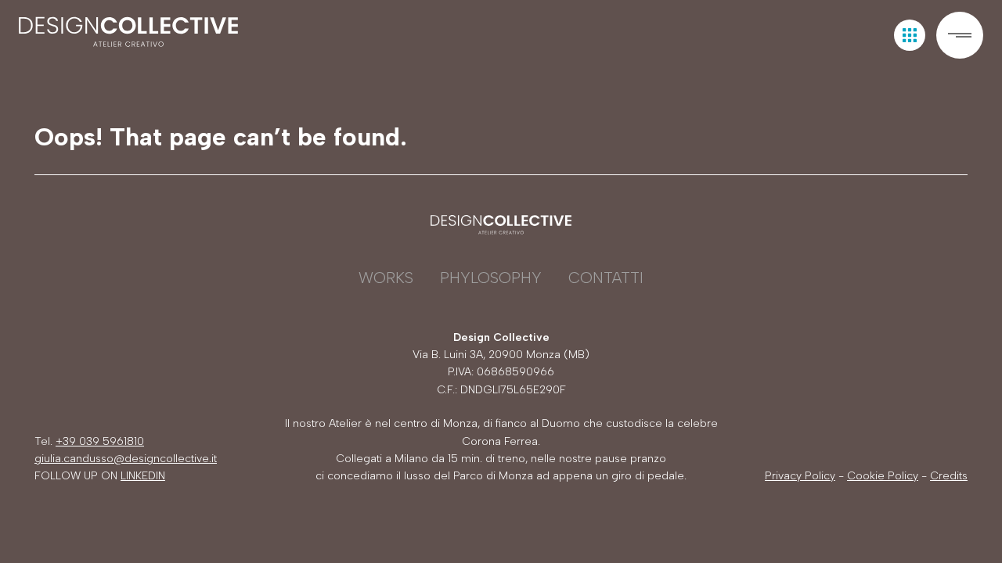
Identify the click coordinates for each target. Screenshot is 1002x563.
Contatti (605, 277)
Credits (949, 475)
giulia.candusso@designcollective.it (125, 458)
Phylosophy (491, 277)
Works (386, 277)
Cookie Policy (882, 475)
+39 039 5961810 (100, 441)
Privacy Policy (800, 475)
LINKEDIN (143, 475)
